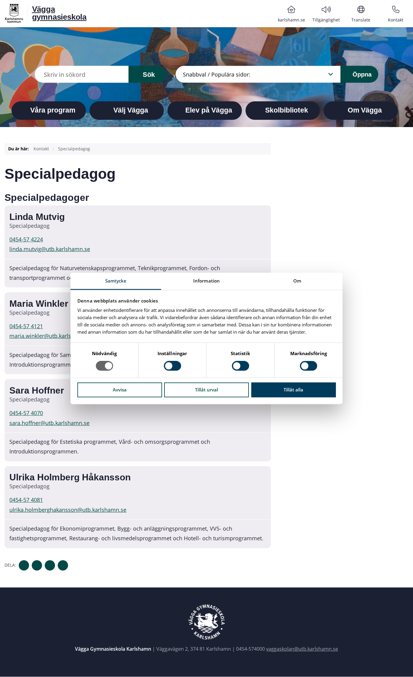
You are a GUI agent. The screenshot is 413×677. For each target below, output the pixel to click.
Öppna (361, 74)
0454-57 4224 (26, 239)
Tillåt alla (293, 390)
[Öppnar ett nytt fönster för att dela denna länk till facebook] (24, 565)
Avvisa (120, 390)
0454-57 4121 (26, 326)
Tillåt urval (206, 390)
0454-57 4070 (26, 413)
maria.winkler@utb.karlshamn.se (51, 335)
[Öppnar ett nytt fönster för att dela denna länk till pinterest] (63, 565)
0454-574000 (250, 649)
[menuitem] (291, 13)
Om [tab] (297, 281)
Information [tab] (206, 281)
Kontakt (41, 149)
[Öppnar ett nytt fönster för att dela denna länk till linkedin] (50, 565)
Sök (149, 74)
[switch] (172, 366)
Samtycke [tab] (116, 281)
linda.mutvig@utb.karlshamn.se (49, 249)
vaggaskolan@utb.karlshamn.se (302, 649)
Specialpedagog (74, 149)
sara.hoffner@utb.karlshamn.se (49, 423)
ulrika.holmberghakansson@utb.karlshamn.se (67, 509)
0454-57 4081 (26, 499)
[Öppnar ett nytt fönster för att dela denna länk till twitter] (37, 565)
